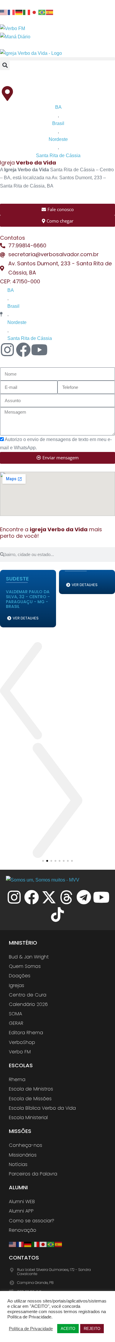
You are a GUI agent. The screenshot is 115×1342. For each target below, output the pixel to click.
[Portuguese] (42, 11)
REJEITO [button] (92, 1328)
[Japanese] (34, 11)
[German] (19, 11)
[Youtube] (39, 349)
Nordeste (58, 139)
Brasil (58, 123)
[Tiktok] (57, 914)
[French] (11, 11)
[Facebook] (31, 897)
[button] (57, 58)
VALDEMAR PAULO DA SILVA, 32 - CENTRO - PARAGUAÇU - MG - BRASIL (28, 599)
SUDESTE (17, 578)
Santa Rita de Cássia (58, 155)
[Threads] (66, 897)
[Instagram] (14, 897)
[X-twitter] (49, 897)
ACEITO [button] (68, 1328)
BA (58, 107)
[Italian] (27, 11)
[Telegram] (83, 897)
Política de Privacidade (31, 1328)
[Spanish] (50, 11)
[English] (4, 11)
